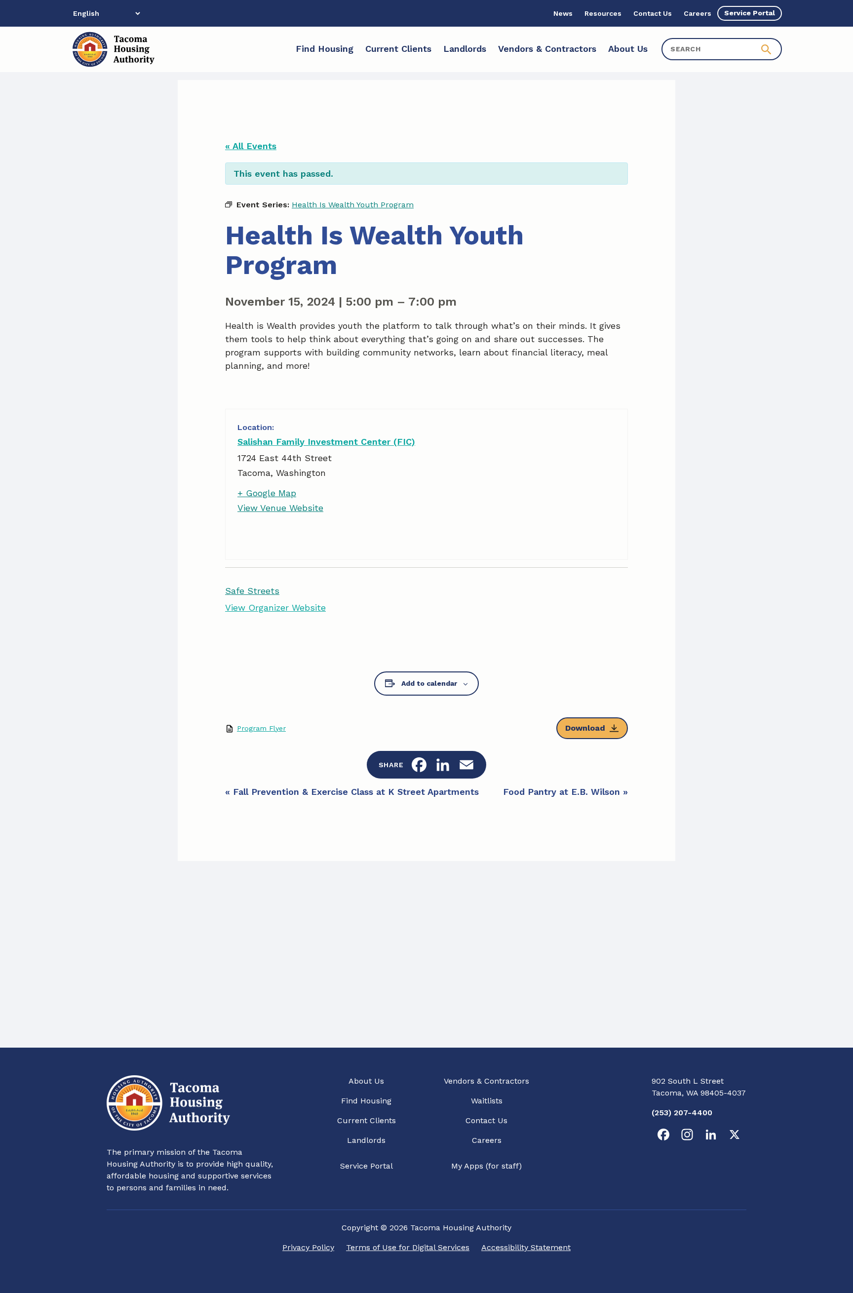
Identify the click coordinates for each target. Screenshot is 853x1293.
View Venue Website (280, 508)
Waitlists (487, 1100)
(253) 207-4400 (682, 1112)
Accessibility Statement (526, 1247)
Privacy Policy (308, 1247)
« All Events (250, 146)
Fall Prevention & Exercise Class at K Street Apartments (352, 791)
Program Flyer (261, 728)
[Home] (113, 49)
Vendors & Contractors (486, 1081)
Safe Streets (252, 591)
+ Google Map (266, 493)
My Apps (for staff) (486, 1166)
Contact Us (486, 1120)
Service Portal (366, 1166)
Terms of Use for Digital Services (407, 1247)
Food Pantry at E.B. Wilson (565, 791)
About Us (366, 1081)
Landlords (366, 1140)
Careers (487, 1140)
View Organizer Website (275, 607)
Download (585, 728)
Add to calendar (429, 683)
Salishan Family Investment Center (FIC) (326, 441)
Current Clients (366, 1120)
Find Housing (366, 1100)
